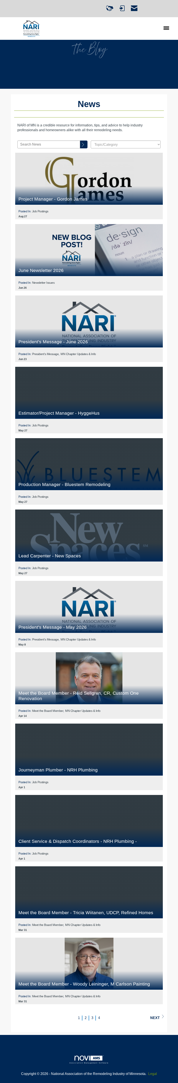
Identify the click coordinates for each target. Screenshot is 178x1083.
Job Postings (40, 211)
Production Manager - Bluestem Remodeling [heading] (64, 484)
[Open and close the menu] (116, 28)
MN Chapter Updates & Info (78, 354)
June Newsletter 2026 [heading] (41, 270)
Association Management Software (89, 1063)
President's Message (45, 354)
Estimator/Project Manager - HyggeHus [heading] (59, 413)
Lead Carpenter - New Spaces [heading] (49, 555)
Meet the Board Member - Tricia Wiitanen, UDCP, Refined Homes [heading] (85, 912)
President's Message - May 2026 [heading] (52, 627)
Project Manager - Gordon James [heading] (52, 198)
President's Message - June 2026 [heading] (53, 341)
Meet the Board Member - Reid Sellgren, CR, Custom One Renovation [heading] (78, 696)
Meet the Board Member (47, 710)
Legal (152, 1074)
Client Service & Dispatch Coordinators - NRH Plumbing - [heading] (77, 841)
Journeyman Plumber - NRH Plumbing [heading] (58, 769)
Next (155, 1018)
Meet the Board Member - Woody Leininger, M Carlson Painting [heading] (84, 983)
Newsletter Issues (43, 282)
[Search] (83, 144)
